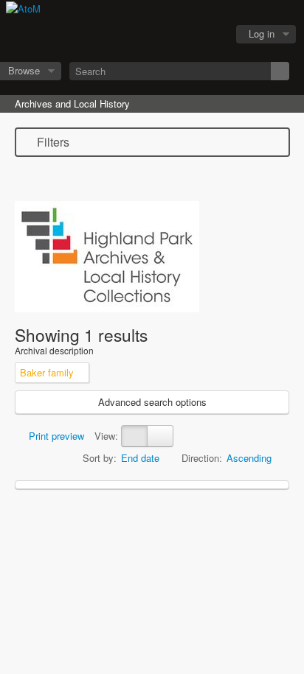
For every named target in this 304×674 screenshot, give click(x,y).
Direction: (202, 458)
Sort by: (100, 458)
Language (171, 34)
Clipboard (135, 34)
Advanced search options (152, 402)
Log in (261, 34)
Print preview (55, 436)
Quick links (208, 34)
